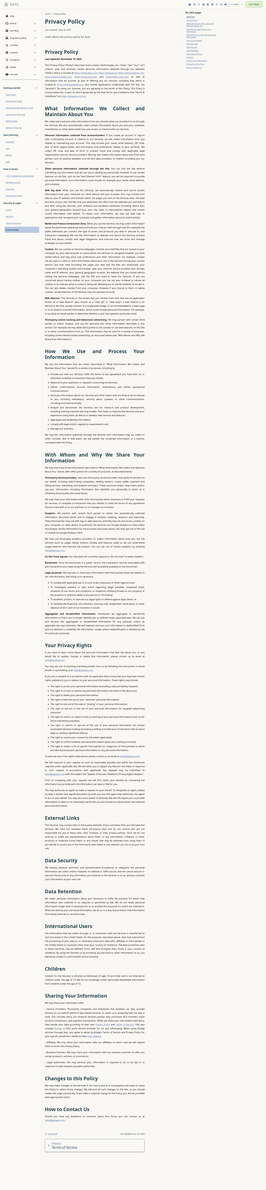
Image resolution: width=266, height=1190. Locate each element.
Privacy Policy (59, 14)
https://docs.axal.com (117, 76)
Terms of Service (125, 1024)
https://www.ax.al (107, 72)
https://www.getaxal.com (131, 72)
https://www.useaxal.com (58, 76)
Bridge (58, 1028)
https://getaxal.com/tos (73, 96)
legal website (94, 1036)
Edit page (52, 1133)
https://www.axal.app (85, 76)
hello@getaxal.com (55, 550)
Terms (48, 14)
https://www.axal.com (85, 72)
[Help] (189, 4)
